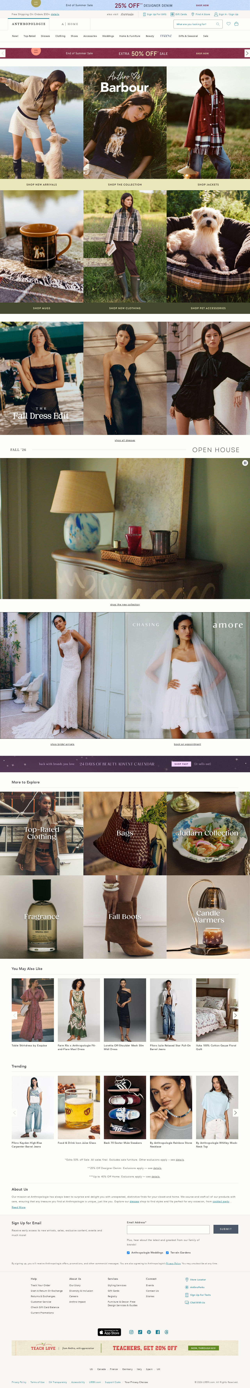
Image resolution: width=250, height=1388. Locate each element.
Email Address (136, 1222)
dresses (134, 1201)
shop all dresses (125, 440)
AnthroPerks (197, 1287)
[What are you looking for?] (217, 24)
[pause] (245, 463)
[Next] (246, 53)
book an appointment (187, 744)
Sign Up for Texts (200, 1295)
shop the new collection (125, 604)
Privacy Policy (173, 1263)
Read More (18, 1207)
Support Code (113, 1382)
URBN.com (95, 1382)
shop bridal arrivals (62, 744)
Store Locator (198, 1279)
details (55, 14)
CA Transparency (58, 1382)
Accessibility (78, 1382)
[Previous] (3, 53)
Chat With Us (197, 1302)
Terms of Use (37, 1382)
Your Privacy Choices (136, 1382)
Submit (226, 1229)
